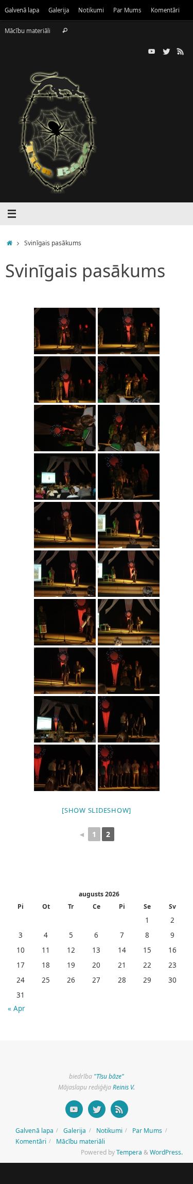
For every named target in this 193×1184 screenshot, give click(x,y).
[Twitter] (166, 51)
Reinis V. (124, 1087)
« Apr (16, 1008)
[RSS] (180, 51)
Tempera (129, 1152)
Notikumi (91, 10)
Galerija (58, 10)
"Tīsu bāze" (109, 1076)
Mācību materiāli (27, 31)
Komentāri (165, 10)
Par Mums (127, 10)
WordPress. (166, 1152)
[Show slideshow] (96, 810)
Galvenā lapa (22, 10)
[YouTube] (152, 51)
